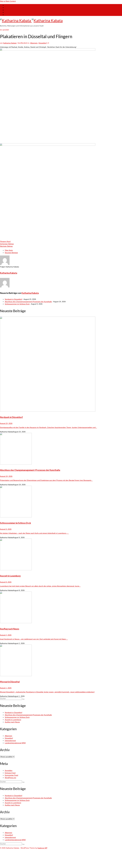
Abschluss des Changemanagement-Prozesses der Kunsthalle (28, 302)
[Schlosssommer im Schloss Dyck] (61, 502)
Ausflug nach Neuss (12, 722)
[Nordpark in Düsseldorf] (61, 364)
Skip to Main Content (8, 1)
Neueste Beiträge (11, 253)
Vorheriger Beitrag (7, 244)
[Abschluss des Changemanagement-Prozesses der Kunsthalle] (61, 449)
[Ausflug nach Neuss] (61, 608)
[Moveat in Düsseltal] (61, 661)
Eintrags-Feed (10, 773)
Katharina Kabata (9, 43)
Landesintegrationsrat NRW (15, 743)
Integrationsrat (10, 740)
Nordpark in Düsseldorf (13, 299)
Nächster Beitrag (6, 246)
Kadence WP (42, 848)
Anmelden (8, 770)
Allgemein (34, 43)
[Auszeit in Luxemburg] (61, 555)
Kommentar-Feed (11, 775)
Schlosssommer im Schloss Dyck (17, 304)
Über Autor (9, 250)
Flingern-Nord (5, 241)
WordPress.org (10, 778)
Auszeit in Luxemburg (13, 720)
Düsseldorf (42, 43)
